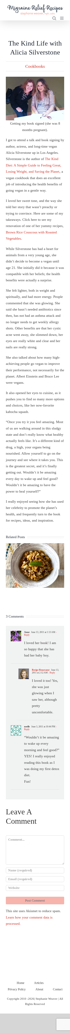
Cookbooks (35, 66)
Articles (39, 983)
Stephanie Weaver (46, 998)
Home (20, 983)
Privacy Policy (17, 989)
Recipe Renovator (41, 670)
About (39, 989)
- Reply (51, 672)
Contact (57, 989)
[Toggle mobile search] (54, 18)
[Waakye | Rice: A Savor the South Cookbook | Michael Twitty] (35, 545)
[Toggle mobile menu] (62, 18)
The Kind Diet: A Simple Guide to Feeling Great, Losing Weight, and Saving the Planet (33, 165)
